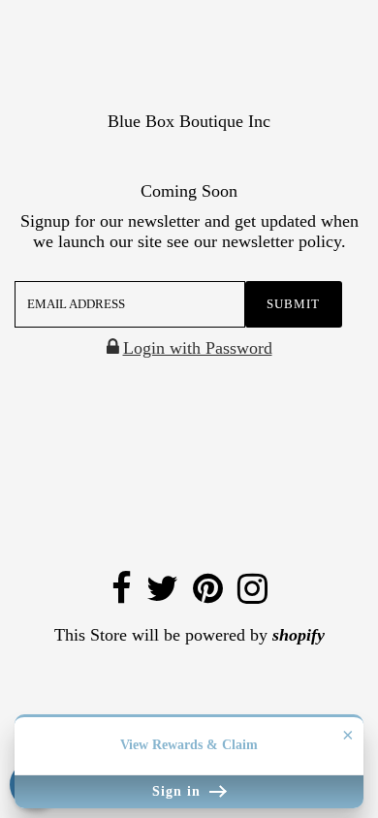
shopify (298, 635)
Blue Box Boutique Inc (189, 121)
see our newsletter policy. (256, 241)
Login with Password (197, 348)
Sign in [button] (178, 791)
